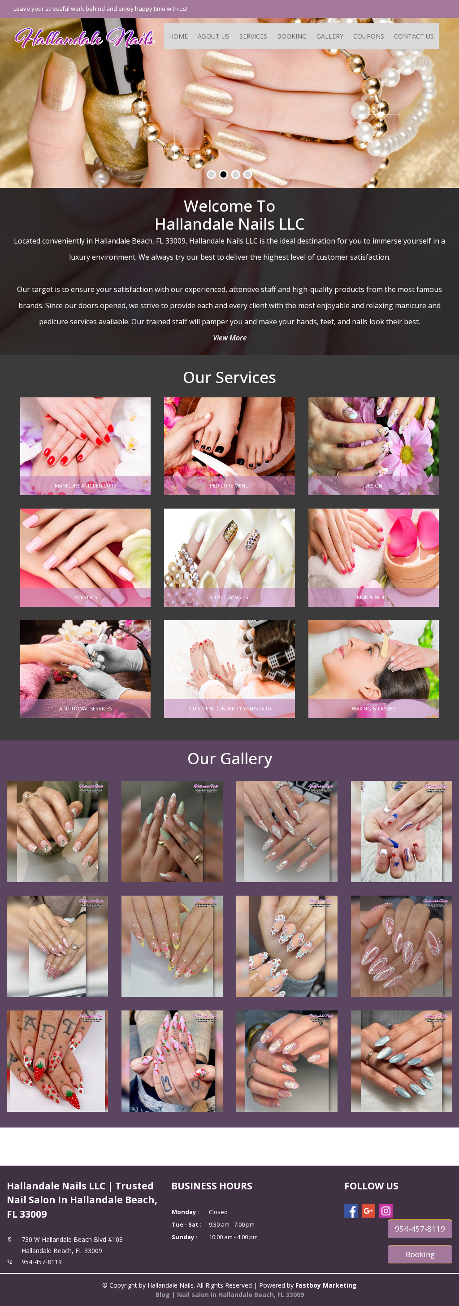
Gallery (329, 36)
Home (178, 36)
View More (230, 338)
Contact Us (414, 36)
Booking (292, 36)
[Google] (368, 1211)
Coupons (368, 36)
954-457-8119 (420, 1228)
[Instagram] (386, 1211)
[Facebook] (351, 1211)
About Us (214, 36)
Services (253, 36)
